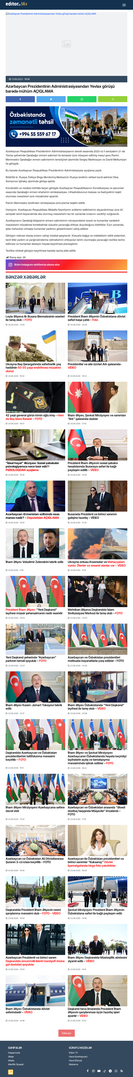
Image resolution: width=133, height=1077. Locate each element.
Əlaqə (11, 1056)
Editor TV (73, 1053)
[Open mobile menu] (124, 5)
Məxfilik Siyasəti (16, 1064)
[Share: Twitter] (51, 99)
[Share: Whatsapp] (82, 99)
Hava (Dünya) (75, 1060)
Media (11, 1060)
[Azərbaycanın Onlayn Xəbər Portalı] (17, 4)
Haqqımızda (14, 1053)
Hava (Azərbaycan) (78, 1056)
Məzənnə (73, 1064)
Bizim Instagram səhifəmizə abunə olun (37, 264)
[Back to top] (124, 1068)
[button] (112, 99)
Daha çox (66, 1033)
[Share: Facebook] (20, 99)
